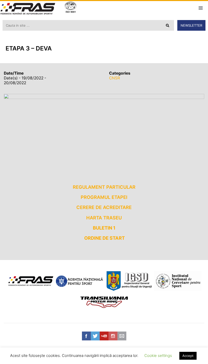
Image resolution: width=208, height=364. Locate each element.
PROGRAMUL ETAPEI (104, 197)
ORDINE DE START (104, 238)
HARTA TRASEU (104, 217)
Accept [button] (188, 356)
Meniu (200, 8)
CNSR (114, 78)
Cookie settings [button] (158, 355)
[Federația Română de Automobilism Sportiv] (28, 9)
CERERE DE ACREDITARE (104, 207)
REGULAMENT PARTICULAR (104, 187)
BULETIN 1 (104, 228)
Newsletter (191, 25)
